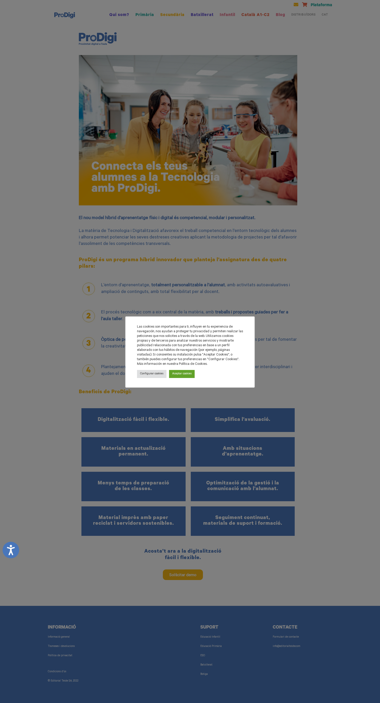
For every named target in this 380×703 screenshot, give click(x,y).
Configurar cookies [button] (151, 374)
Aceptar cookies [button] (182, 374)
